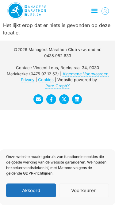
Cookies (46, 79)
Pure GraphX (57, 85)
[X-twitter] (64, 99)
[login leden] (105, 11)
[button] (94, 11)
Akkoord (31, 190)
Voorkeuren (84, 190)
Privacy (27, 79)
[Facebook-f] (51, 99)
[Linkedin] (77, 99)
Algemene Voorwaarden (86, 73)
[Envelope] (38, 99)
